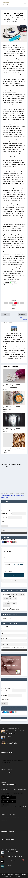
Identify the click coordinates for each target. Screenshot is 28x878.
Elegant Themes (11, 874)
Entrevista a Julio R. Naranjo (14, 851)
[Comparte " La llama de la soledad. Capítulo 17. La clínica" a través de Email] (12, 305)
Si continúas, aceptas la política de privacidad (13, 647)
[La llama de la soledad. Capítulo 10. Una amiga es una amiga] (14, 398)
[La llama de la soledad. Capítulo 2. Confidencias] (14, 420)
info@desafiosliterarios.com (7, 831)
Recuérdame (6, 522)
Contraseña (4, 518)
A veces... (10, 865)
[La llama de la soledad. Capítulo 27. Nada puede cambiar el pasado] (14, 376)
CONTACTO (17, 876)
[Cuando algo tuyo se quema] (3, 742)
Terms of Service (6, 609)
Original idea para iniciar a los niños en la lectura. (14, 731)
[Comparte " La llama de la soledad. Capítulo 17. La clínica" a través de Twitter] (7, 303)
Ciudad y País (4, 638)
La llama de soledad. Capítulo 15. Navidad (14, 449)
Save (16, 302)
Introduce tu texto (7, 618)
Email (2, 633)
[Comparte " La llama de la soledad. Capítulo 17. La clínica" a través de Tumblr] (12, 303)
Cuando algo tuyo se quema (11, 742)
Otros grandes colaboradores (11, 738)
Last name (8, 601)
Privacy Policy (16, 609)
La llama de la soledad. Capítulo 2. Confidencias (12, 429)
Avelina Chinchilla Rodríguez (17, 18)
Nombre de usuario (6, 513)
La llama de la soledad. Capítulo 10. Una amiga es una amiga (13, 407)
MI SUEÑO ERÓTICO (12, 861)
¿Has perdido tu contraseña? (17, 580)
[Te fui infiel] (3, 737)
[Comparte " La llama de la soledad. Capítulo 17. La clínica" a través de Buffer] (21, 303)
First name (8, 596)
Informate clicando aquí (7, 752)
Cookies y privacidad (6, 772)
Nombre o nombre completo (7, 628)
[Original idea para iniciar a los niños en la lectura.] (3, 731)
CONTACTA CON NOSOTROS (7, 839)
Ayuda (11, 876)
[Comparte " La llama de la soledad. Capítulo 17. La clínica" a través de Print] (15, 305)
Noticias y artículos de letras (10, 733)
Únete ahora (7, 580)
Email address (6, 594)
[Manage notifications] (23, 860)
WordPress (24, 874)
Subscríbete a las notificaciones (8, 784)
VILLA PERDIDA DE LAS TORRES (15, 856)
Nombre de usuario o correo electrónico (11, 557)
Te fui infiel (8, 736)
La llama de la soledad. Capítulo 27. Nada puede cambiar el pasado (12, 385)
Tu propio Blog (5, 876)
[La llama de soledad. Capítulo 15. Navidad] (14, 440)
